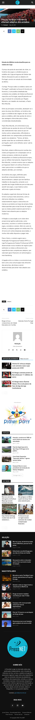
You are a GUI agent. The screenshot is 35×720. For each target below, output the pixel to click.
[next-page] (6, 393)
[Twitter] (14, 31)
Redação (5, 25)
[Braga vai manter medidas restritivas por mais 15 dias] (6, 596)
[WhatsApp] (18, 31)
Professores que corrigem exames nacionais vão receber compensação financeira (25, 519)
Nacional (4, 494)
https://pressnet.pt (17, 346)
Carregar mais (17, 475)
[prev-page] (3, 393)
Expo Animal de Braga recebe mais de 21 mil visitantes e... (8, 518)
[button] (3, 2)
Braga (3, 513)
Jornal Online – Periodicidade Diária (11, 712)
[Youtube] (25, 350)
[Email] (22, 31)
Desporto (7, 7)
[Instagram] (13, 350)
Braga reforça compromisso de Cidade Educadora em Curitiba (9, 323)
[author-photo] (17, 341)
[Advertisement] (18, 47)
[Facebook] (9, 31)
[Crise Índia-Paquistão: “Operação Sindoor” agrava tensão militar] (6, 459)
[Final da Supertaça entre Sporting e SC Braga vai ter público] (6, 449)
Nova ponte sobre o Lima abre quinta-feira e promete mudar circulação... (22, 562)
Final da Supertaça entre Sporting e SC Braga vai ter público (21, 449)
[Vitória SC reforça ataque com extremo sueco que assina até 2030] (6, 366)
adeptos (9, 301)
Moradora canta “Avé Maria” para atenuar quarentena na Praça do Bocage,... (23, 577)
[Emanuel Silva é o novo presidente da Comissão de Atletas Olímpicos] (6, 468)
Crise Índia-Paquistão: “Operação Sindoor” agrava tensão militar (21, 458)
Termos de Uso (18, 714)
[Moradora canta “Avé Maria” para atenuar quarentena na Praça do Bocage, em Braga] (6, 577)
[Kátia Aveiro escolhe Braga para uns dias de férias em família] (6, 553)
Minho (20, 494)
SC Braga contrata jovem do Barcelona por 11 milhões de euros (22, 375)
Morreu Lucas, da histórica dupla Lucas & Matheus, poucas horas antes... (23, 543)
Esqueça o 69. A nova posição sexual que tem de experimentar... (22, 604)
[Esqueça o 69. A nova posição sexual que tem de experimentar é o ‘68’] (6, 605)
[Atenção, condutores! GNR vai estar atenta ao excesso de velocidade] (6, 440)
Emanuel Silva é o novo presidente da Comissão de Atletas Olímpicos (21, 468)
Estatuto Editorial (26, 712)
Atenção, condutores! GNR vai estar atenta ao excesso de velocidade (22, 439)
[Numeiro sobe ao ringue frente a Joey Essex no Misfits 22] (6, 587)
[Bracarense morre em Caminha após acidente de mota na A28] (6, 623)
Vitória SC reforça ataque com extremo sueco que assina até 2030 (21, 366)
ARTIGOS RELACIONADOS (10, 359)
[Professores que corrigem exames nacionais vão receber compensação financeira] (25, 509)
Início (2, 7)
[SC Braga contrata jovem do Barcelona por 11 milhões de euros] (6, 375)
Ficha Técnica (9, 714)
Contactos (26, 714)
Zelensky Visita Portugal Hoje (25, 322)
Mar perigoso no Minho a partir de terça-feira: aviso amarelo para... (25, 499)
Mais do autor (24, 359)
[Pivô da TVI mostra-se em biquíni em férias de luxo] (6, 614)
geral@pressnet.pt (20, 693)
